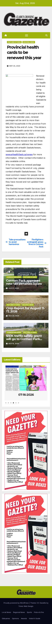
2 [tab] (8, 404)
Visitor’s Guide (34, 618)
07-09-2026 (26, 395)
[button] (46, 35)
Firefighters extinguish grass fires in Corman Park (35, 243)
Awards (24, 618)
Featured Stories (14, 42)
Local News (6, 612)
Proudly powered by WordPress (16, 603)
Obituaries (6, 618)
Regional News (28, 42)
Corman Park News (14, 277)
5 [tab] (16, 404)
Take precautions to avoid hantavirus (17, 242)
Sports (29, 612)
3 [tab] (11, 404)
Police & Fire (39, 612)
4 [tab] (13, 404)
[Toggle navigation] (26, 35)
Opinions (15, 618)
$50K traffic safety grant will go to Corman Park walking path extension (24, 339)
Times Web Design (25, 606)
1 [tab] (6, 404)
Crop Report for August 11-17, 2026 (25, 309)
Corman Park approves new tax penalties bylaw (24, 282)
